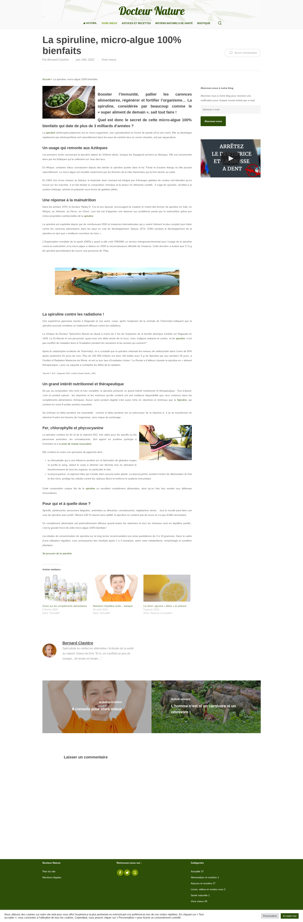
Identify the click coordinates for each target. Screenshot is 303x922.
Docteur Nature (151, 10)
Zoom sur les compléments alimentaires (64, 606)
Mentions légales (51, 877)
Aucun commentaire (245, 52)
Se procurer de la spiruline (57, 553)
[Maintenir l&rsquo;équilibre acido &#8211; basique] (116, 588)
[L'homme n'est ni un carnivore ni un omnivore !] (206, 706)
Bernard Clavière (58, 59)
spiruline (50, 132)
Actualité (195, 871)
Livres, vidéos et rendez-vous (207, 889)
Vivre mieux (109, 59)
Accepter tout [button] (290, 916)
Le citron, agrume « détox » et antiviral (164, 606)
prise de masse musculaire (76, 443)
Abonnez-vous (213, 121)
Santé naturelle (199, 895)
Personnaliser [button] (270, 916)
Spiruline (182, 399)
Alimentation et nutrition (204, 877)
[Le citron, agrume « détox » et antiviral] (166, 588)
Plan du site (48, 871)
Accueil (46, 79)
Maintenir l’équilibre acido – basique (113, 606)
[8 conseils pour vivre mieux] (97, 706)
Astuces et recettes (201, 883)
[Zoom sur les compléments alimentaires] (65, 588)
